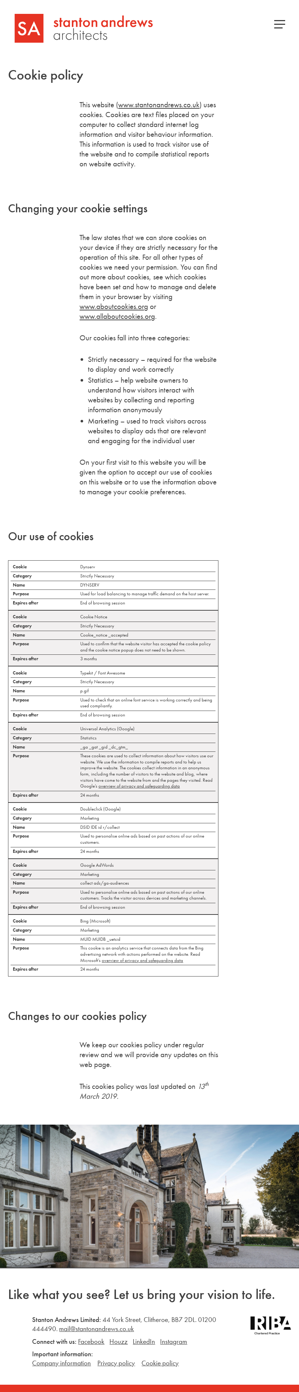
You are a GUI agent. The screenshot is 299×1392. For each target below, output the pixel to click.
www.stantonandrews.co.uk (158, 104)
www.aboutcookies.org (113, 306)
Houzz (118, 1341)
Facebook (91, 1341)
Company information (61, 1363)
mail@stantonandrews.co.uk (96, 1328)
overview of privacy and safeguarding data (139, 786)
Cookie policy (160, 1363)
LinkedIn (144, 1341)
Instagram (173, 1341)
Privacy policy (116, 1363)
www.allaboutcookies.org (117, 316)
